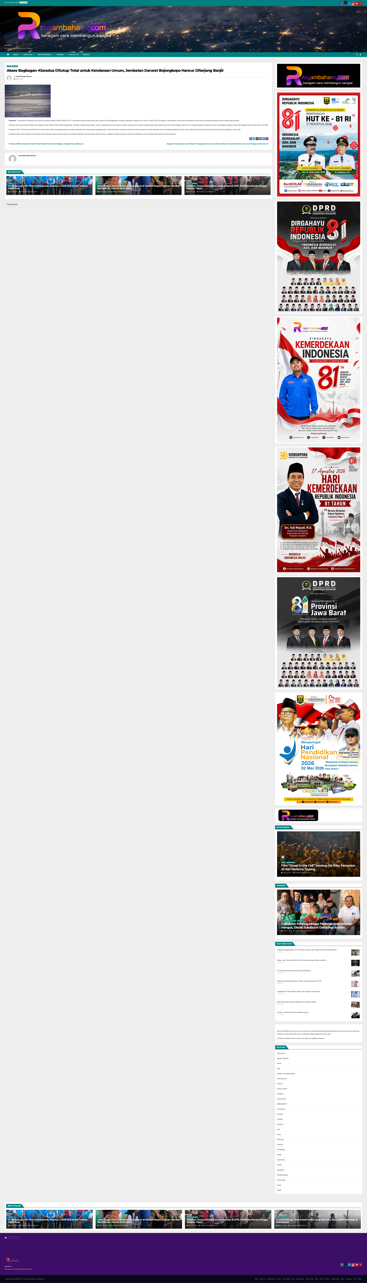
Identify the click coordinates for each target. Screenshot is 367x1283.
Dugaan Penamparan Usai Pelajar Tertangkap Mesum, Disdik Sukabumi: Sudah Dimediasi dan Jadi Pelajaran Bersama (217, 144)
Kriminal (60, 54)
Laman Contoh (310, 1279)
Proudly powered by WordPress (14, 1279)
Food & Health (282, 1089)
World (279, 1190)
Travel (279, 1185)
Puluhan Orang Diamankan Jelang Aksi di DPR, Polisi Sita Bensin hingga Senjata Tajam (226, 187)
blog (278, 1068)
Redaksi (86, 54)
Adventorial (281, 1053)
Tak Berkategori (282, 1175)
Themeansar (40, 1279)
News (15, 54)
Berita (9, 66)
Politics (322, 1279)
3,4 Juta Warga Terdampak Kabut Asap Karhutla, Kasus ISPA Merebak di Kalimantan (316, 1220)
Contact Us (73, 54)
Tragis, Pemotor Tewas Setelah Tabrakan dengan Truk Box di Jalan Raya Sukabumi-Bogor (316, 925)
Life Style (28, 54)
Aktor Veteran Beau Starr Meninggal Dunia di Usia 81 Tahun (317, 867)
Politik (279, 1155)
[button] (357, 54)
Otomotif (280, 1144)
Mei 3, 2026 (286, 872)
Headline (280, 1094)
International (281, 1099)
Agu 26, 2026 (287, 931)
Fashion (280, 1084)
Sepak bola (281, 1160)
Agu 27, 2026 (14, 1225)
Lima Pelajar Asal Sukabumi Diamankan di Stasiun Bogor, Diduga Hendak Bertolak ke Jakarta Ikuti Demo (138, 187)
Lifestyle (280, 1119)
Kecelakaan (290, 920)
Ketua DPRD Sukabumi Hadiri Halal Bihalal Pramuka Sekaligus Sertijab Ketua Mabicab (46, 144)
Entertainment (45, 54)
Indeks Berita (300, 1279)
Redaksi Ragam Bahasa (24, 76)
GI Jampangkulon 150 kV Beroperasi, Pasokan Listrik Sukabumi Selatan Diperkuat (48, 187)
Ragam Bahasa (8, 45)
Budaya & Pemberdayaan (286, 1073)
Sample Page (335, 1279)
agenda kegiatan (283, 1058)
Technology (281, 1180)
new (278, 1129)
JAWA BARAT (282, 1104)
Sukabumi (14, 66)
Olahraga (280, 1139)
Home (256, 1279)
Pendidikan (281, 1149)
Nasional (194, 183)
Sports (279, 1165)
